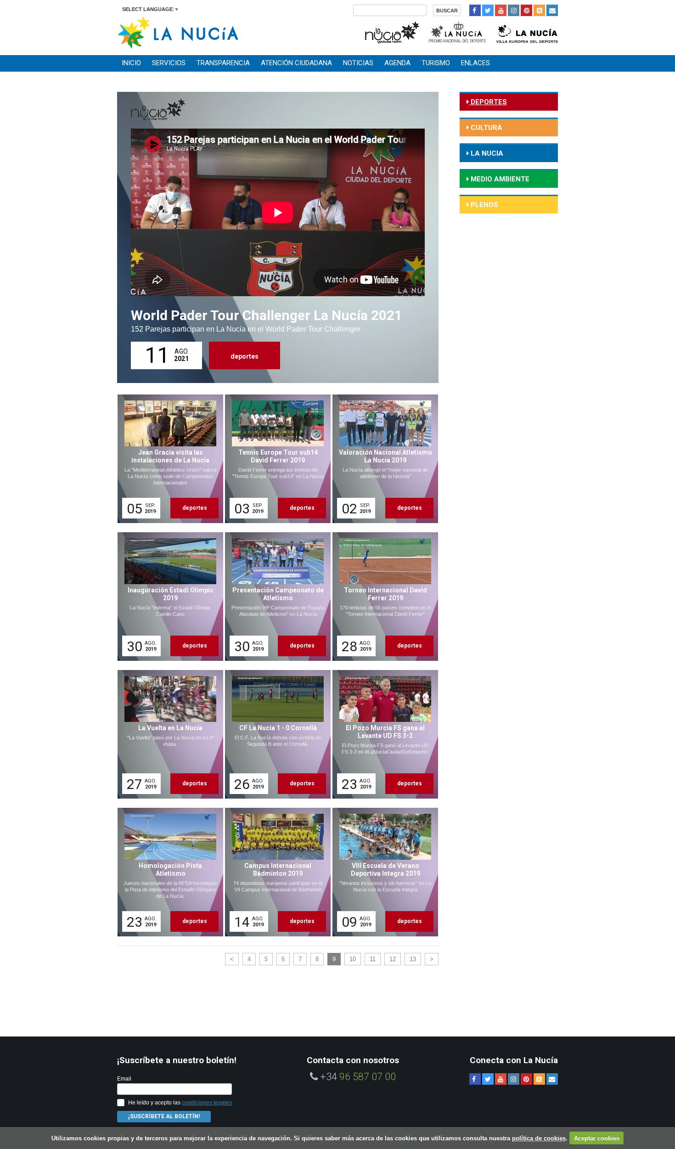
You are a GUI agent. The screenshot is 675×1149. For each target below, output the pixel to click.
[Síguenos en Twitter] (488, 10)
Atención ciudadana (296, 63)
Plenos (483, 205)
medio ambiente (499, 179)
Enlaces (475, 63)
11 (373, 959)
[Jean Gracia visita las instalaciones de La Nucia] (167, 458)
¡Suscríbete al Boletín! (164, 1116)
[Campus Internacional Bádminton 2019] (275, 872)
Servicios (169, 63)
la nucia (486, 153)
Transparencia (223, 63)
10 (352, 959)
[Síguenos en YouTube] (500, 10)
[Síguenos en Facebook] (475, 10)
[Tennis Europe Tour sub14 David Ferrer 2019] (275, 458)
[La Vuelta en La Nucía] (167, 734)
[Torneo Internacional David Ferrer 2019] (382, 596)
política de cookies (539, 1138)
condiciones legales (207, 1102)
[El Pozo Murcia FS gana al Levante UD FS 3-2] (382, 734)
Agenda (397, 63)
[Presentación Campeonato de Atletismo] (275, 596)
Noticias (358, 63)
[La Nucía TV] (391, 31)
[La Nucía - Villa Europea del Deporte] (527, 31)
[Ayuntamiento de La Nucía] (178, 32)
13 (413, 959)
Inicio (131, 63)
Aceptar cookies (596, 1138)
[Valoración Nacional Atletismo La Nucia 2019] (382, 458)
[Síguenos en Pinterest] (526, 10)
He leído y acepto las (180, 1102)
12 (392, 959)
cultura (485, 128)
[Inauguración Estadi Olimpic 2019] (167, 596)
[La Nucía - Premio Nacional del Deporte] (458, 31)
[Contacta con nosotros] (552, 10)
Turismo (436, 63)
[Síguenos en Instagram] (513, 10)
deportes (245, 356)
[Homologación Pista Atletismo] (167, 872)
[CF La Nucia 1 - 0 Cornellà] (275, 734)
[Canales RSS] (539, 10)
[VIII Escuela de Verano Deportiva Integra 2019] (382, 872)
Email (124, 1079)
